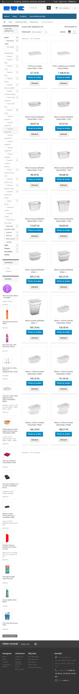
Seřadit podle (26, 32)
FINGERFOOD (8, 53)
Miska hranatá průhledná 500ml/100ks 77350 (63, 220)
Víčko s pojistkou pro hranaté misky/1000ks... (63, 67)
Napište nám (63, 1)
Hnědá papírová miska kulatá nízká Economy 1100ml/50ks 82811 (10, 431)
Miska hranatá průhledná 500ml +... (34, 322)
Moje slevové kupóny (35, 667)
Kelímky (9, 56)
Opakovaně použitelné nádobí (9, 227)
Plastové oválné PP (8, 143)
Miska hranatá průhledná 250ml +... (63, 271)
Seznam (74, 33)
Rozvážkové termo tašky (9, 221)
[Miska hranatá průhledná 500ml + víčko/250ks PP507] (35, 307)
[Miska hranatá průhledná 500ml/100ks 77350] (64, 205)
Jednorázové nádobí (9, 42)
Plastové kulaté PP (8, 118)
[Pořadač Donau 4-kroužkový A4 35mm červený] (7, 538)
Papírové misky (8, 67)
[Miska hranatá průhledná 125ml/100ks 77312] (35, 103)
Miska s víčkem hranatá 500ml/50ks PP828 (63, 424)
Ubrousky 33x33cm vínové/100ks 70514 (9, 461)
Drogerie (23, 16)
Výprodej (8, 242)
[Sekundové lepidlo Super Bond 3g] (7, 569)
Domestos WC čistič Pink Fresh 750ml (9, 346)
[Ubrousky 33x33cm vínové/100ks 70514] (7, 454)
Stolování (9, 232)
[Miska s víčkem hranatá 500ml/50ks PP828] (64, 408)
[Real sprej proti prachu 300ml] (7, 314)
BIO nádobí (10, 47)
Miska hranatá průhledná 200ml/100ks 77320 (34, 169)
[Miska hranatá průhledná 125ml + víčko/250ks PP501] (35, 256)
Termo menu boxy (9, 105)
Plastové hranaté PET (8, 136)
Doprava (8, 271)
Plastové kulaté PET (8, 124)
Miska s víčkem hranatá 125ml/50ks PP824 (63, 322)
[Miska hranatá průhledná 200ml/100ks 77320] (35, 154)
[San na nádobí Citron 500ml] (7, 593)
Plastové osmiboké (8, 155)
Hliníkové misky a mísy (8, 180)
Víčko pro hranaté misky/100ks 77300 (34, 67)
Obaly (14, 16)
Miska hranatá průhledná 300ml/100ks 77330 (34, 220)
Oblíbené (8, 279)
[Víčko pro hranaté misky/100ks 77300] (35, 52)
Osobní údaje (32, 665)
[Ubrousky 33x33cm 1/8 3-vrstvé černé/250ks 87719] (7, 477)
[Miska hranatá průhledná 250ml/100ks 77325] (64, 154)
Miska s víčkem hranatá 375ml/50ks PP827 (34, 424)
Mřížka (69, 33)
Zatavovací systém (9, 209)
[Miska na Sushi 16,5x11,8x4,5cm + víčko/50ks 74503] (7, 506)
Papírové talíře (8, 61)
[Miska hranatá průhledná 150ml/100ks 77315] (64, 103)
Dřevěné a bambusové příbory (8, 195)
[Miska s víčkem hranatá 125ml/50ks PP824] (64, 307)
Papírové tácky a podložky (9, 86)
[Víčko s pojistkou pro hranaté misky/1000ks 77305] (64, 52)
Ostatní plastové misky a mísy (9, 173)
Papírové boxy (8, 74)
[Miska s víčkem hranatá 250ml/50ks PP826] (64, 357)
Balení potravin (10, 239)
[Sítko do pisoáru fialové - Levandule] (7, 288)
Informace (9, 263)
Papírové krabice (8, 80)
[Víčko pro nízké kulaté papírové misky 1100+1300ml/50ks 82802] (7, 389)
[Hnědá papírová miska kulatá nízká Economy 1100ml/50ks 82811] (7, 422)
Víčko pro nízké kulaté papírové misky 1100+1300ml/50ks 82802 (9, 398)
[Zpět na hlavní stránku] (4, 22)
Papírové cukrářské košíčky (9, 92)
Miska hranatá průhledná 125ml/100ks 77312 (34, 118)
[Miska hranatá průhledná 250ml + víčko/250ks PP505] (64, 256)
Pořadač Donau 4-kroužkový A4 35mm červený (9, 547)
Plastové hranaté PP (8, 130)
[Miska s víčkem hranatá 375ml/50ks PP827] (35, 408)
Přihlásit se (72, 1)
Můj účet (32, 653)
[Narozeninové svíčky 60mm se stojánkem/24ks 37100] (7, 361)
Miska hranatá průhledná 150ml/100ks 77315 (63, 118)
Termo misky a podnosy (9, 99)
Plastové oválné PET (8, 149)
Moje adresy (32, 662)
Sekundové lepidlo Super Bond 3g (8, 577)
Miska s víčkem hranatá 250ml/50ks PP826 (63, 373)
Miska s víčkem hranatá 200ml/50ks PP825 (34, 373)
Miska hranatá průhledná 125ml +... (34, 271)
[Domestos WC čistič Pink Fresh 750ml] (7, 338)
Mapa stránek (19, 669)
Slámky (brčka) (8, 202)
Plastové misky (8, 111)
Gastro (6, 16)
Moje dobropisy (33, 659)
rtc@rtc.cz (66, 680)
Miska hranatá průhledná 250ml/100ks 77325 (63, 169)
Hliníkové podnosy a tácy (9, 187)
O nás (55, 1)
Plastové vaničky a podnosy (8, 163)
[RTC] (13, 8)
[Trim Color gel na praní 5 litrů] (7, 616)
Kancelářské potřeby (37, 16)
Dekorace (9, 235)
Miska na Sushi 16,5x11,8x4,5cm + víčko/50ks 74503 (8, 515)
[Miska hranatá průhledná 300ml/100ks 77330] (35, 205)
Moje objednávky (33, 657)
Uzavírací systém (8, 215)
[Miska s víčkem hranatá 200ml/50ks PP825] (35, 357)
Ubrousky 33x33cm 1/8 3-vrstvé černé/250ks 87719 (10, 486)
